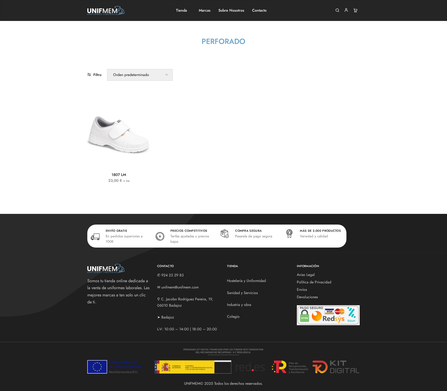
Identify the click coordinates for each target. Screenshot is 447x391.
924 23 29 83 (172, 275)
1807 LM (119, 174)
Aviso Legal (306, 274)
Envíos (302, 289)
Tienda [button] (181, 10)
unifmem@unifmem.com (180, 287)
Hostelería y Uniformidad (246, 280)
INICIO (195, 50)
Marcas (204, 10)
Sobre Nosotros (231, 10)
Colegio (233, 316)
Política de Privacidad (314, 282)
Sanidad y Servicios (242, 292)
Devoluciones (307, 297)
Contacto (259, 10)
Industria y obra (239, 304)
